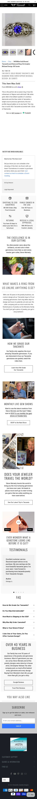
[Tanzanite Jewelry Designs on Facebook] (11, 774)
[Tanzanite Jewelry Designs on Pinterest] (18, 774)
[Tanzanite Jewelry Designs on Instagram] (22, 774)
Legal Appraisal (9, 189)
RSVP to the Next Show (19, 423)
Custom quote (27, 144)
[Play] (18, 29)
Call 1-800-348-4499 (9, 144)
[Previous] (3, 29)
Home (4, 61)
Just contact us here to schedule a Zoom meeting (16, 173)
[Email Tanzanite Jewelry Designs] (25, 774)
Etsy (9, 61)
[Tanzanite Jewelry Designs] (18, 5)
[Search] (29, 5)
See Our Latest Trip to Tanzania (18, 502)
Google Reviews (18, 682)
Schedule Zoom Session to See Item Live (18, 128)
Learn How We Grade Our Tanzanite (18, 369)
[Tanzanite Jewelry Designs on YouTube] (14, 774)
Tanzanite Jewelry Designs (21, 785)
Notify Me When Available (13, 152)
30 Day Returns (8, 182)
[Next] (33, 29)
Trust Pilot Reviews (18, 688)
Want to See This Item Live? (13, 159)
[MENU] (1, 5)
